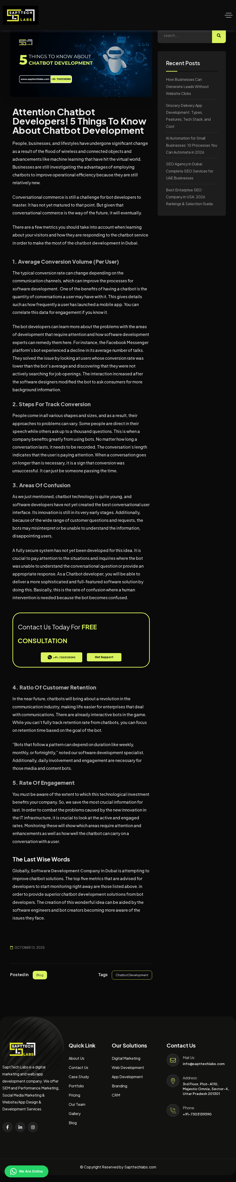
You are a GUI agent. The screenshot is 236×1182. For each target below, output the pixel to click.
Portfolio (76, 1085)
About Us (76, 1058)
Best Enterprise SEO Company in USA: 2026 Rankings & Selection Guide (189, 196)
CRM (116, 1095)
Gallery (75, 1113)
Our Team (77, 1104)
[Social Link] (7, 1127)
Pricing (74, 1095)
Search (219, 35)
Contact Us (78, 1067)
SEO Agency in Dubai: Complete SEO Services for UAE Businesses (189, 170)
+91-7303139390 (197, 1114)
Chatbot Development (132, 975)
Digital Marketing (126, 1058)
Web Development (128, 1067)
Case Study (79, 1076)
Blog (39, 975)
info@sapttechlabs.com (204, 1063)
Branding (119, 1085)
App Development (127, 1076)
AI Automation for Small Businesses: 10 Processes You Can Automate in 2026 (191, 145)
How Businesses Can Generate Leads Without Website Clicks (187, 86)
